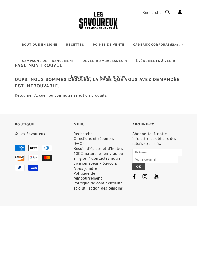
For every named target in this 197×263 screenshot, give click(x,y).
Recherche (153, 12)
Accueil (40, 95)
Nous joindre (85, 168)
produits (98, 95)
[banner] (98, 20)
